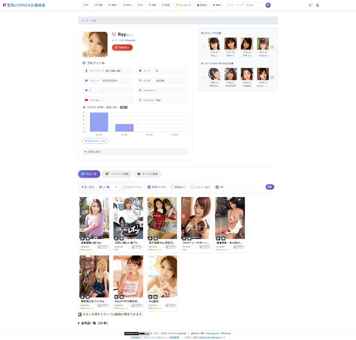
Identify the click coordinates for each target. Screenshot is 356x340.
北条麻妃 (247, 86)
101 (128, 5)
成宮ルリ (231, 55)
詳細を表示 (94, 151)
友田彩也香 (231, 86)
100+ (114, 5)
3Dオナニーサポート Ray (197, 242)
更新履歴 (174, 337)
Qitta (196, 333)
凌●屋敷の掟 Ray (91, 242)
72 (230, 52)
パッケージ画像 (119, 173)
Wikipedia (130, 40)
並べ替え (89, 186)
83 (107, 70)
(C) (217, 82)
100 (154, 5)
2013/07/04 (109, 80)
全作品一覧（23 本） (95, 323)
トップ (84, 20)
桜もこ (214, 55)
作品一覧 (91, 173)
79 (214, 52)
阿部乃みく (214, 86)
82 (246, 52)
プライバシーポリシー (155, 337)
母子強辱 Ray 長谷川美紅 (163, 242)
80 (213, 82)
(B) (217, 52)
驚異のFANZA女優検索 (25, 5)
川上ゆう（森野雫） (263, 86)
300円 (104, 246)
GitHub (227, 333)
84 (262, 82)
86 (230, 82)
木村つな (247, 55)
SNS (218, 5)
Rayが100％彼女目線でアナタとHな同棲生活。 (142, 301)
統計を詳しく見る (97, 140)
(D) (249, 82)
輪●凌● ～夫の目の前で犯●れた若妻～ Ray (242, 242)
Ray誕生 (154, 301)
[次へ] (272, 47)
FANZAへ (124, 47)
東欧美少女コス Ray (92, 301)
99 (100, 5)
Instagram (213, 333)
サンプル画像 (149, 173)
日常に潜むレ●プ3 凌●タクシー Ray (136, 242)
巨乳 (167, 5)
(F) (233, 82)
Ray (158, 100)
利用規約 (136, 337)
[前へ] (203, 47)
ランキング (185, 5)
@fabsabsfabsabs (210, 337)
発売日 (203, 5)
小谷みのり (263, 55)
